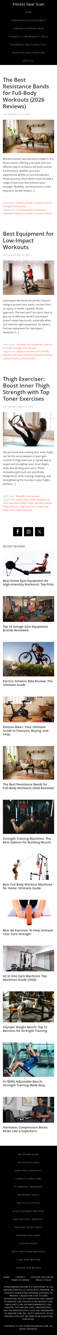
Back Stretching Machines (28, 1251)
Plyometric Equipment (28, 1186)
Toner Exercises (24, 510)
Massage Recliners (29, 1235)
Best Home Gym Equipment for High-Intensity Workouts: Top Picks (28, 582)
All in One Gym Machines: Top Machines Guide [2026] (25, 978)
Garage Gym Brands (28, 1267)
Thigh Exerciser (11, 506)
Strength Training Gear (14, 206)
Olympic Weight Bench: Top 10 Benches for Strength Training (25, 1029)
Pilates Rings (26, 503)
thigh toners (9, 510)
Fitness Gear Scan (29, 4)
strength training (43, 213)
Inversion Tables (28, 1194)
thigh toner (43, 506)
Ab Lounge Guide (28, 1154)
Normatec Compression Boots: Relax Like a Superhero (25, 1129)
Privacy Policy (44, 1280)
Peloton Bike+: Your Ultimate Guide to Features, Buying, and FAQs (25, 730)
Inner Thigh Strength (34, 499)
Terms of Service (23, 1280)
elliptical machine (26, 351)
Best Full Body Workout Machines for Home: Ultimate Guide (27, 886)
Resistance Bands (43, 202)
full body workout (25, 209)
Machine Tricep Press (28, 1227)
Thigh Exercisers (28, 506)
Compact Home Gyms (28, 1178)
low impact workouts (22, 354)
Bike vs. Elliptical (28, 1203)
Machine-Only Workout (28, 1219)
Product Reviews (24, 202)
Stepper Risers (28, 1243)
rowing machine (11, 358)
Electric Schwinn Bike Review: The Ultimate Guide (28, 683)
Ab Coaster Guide (28, 1162)
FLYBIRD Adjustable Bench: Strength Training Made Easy (24, 1083)
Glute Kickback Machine (28, 1211)
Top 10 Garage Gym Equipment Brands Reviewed (25, 628)
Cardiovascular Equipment (29, 344)
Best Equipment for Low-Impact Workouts (28, 240)
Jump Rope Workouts (28, 1170)
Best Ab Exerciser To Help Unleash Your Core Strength (28, 932)
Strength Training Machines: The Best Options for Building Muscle (27, 840)
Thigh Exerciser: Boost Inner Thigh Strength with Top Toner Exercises (26, 389)
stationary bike (27, 358)
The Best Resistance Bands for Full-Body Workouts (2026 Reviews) (26, 93)
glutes (20, 499)
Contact (23, 1277)
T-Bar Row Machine (28, 1259)
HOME (9, 1277)
